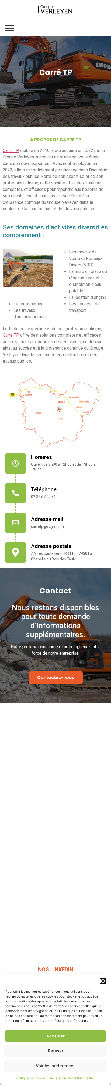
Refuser (55, 1050)
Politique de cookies (30, 1078)
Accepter (55, 1036)
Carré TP (10, 150)
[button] (103, 981)
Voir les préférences (55, 1065)
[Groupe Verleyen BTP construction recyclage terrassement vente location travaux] (55, 9)
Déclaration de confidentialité (70, 1078)
